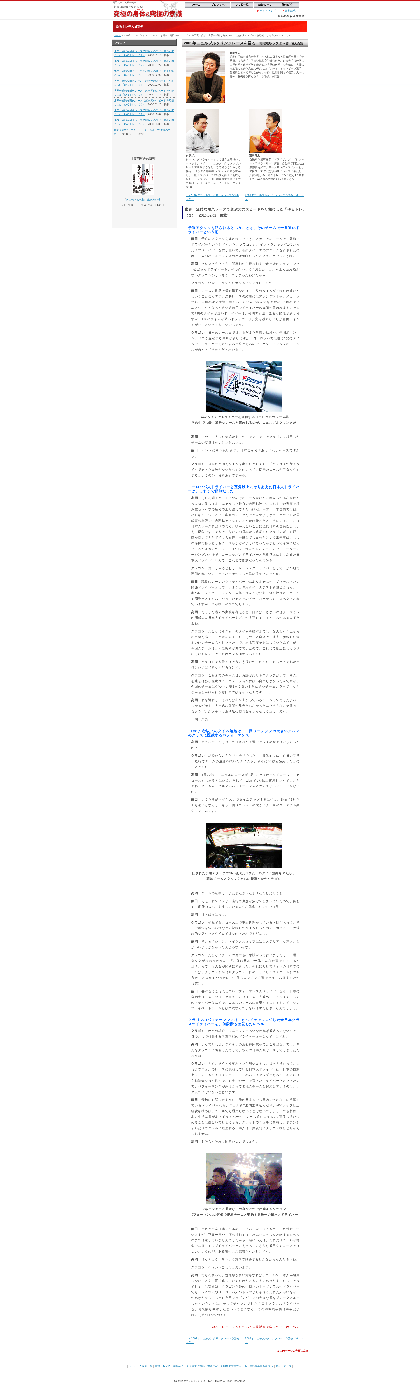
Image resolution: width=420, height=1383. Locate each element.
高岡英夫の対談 (195, 1366)
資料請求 (290, 10)
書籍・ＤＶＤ (163, 1366)
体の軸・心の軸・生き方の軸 (143, 199)
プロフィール (219, 4)
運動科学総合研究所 (261, 1366)
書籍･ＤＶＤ (264, 4)
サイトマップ (267, 10)
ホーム (196, 4)
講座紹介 (287, 4)
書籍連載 (212, 1366)
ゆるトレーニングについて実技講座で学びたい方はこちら (256, 1327)
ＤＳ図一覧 (241, 4)
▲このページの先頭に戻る (292, 1350)
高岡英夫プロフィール (233, 1366)
